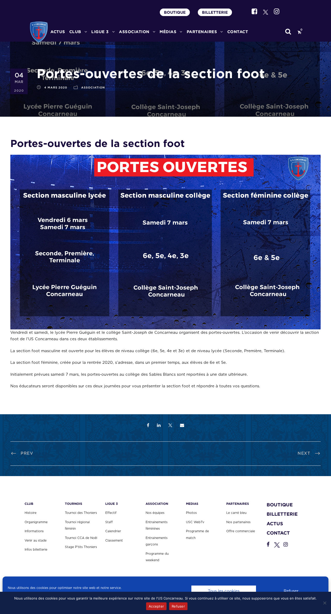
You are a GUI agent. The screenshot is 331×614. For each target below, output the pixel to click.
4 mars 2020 (55, 87)
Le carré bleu (236, 512)
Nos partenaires (238, 522)
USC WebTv (195, 522)
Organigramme (36, 522)
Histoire (30, 512)
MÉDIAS (168, 31)
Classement (114, 540)
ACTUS (57, 31)
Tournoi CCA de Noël (81, 537)
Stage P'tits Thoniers (81, 547)
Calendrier (113, 531)
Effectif (110, 512)
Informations (34, 531)
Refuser (291, 591)
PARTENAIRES (202, 31)
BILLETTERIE (215, 12)
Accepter (156, 606)
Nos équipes (155, 512)
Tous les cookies (223, 591)
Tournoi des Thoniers (81, 512)
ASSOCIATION (93, 87)
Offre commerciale (240, 531)
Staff (109, 522)
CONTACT (237, 31)
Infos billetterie (36, 549)
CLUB (75, 31)
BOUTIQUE (175, 12)
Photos (191, 512)
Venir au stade (36, 540)
